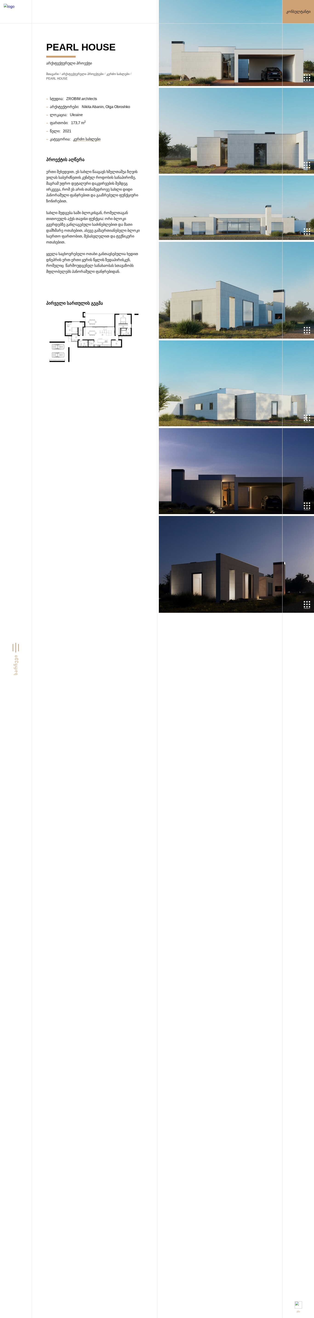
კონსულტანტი (298, 12)
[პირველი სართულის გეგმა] (94, 338)
